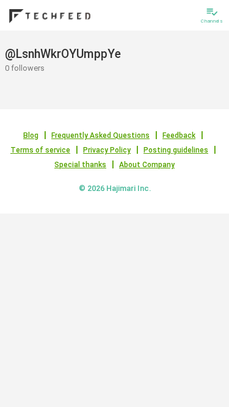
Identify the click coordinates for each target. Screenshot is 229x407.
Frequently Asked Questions (100, 135)
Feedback (178, 135)
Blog (30, 135)
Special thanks (80, 164)
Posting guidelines (176, 150)
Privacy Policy (107, 150)
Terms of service (40, 150)
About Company (147, 164)
